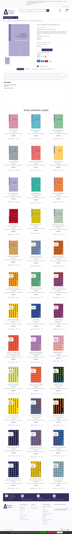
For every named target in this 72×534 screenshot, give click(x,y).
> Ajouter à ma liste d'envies (43, 52)
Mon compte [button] (66, 6)
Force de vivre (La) (13, 415)
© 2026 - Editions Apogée (8, 529)
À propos (44, 509)
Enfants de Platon (58, 384)
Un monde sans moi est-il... (36, 415)
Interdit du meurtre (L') (58, 415)
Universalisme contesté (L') (36, 478)
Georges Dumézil (58, 319)
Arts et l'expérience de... (13, 193)
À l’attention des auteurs (47, 513)
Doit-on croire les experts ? (13, 447)
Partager (38, 61)
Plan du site (44, 524)
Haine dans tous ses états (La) (13, 478)
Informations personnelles (22, 507)
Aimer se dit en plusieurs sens (36, 161)
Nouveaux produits (34, 508)
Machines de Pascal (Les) (36, 288)
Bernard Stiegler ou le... (36, 224)
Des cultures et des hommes (58, 288)
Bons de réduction (23, 515)
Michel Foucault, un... (58, 352)
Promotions (33, 506)
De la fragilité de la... (36, 193)
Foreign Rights (45, 511)
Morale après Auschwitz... (58, 224)
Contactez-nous (45, 522)
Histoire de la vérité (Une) (58, 193)
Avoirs (21, 511)
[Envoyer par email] (50, 61)
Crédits (43, 517)
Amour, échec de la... (13, 130)
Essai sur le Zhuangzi (58, 478)
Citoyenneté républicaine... (13, 256)
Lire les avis (46, 36)
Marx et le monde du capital (36, 384)
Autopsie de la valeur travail (13, 352)
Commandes (22, 509)
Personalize (59, 532)
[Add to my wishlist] (19, 139)
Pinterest (46, 61)
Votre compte (24, 504)
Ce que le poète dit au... (36, 256)
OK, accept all (43, 532)
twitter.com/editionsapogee (58, 499)
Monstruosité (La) (13, 224)
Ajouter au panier (47, 49)
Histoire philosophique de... (58, 130)
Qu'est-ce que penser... (36, 130)
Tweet (42, 61)
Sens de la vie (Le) (58, 161)
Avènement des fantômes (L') (36, 352)
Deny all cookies (52, 532)
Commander (29, 4)
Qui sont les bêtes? (13, 161)
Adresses (21, 513)
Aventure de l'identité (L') (13, 384)
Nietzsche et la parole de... (13, 288)
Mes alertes (22, 517)
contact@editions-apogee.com (27, 499)
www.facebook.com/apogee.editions (44, 499)
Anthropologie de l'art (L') (36, 447)
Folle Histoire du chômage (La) (58, 447)
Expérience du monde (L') (58, 256)
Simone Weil (36, 319)
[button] (10, 17)
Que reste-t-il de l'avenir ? (13, 319)
